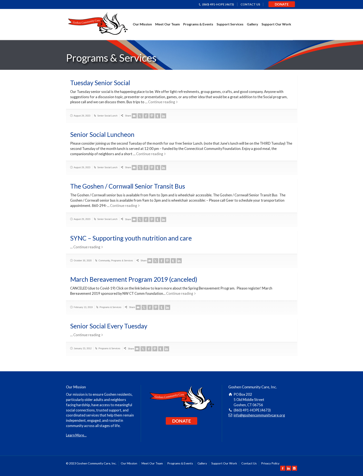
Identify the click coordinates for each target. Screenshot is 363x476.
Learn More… (76, 435)
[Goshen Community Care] (97, 24)
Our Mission (142, 24)
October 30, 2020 (83, 260)
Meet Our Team (167, 24)
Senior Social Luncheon (102, 134)
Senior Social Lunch (107, 115)
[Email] (134, 115)
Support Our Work (276, 24)
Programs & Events (198, 24)
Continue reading (161, 102)
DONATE (282, 4)
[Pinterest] (151, 115)
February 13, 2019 (83, 307)
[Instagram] (294, 468)
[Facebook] (146, 115)
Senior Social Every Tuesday (108, 326)
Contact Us (249, 463)
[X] (140, 115)
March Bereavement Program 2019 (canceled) (133, 279)
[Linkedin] (163, 115)
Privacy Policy (270, 463)
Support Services (230, 24)
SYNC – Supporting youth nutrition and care (131, 238)
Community (104, 260)
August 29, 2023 (82, 115)
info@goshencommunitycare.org (259, 415)
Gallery (252, 24)
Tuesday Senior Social (100, 82)
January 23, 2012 (83, 348)
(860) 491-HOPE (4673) (218, 4)
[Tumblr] (157, 115)
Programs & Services (122, 260)
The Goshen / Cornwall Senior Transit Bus (127, 186)
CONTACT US (250, 4)
